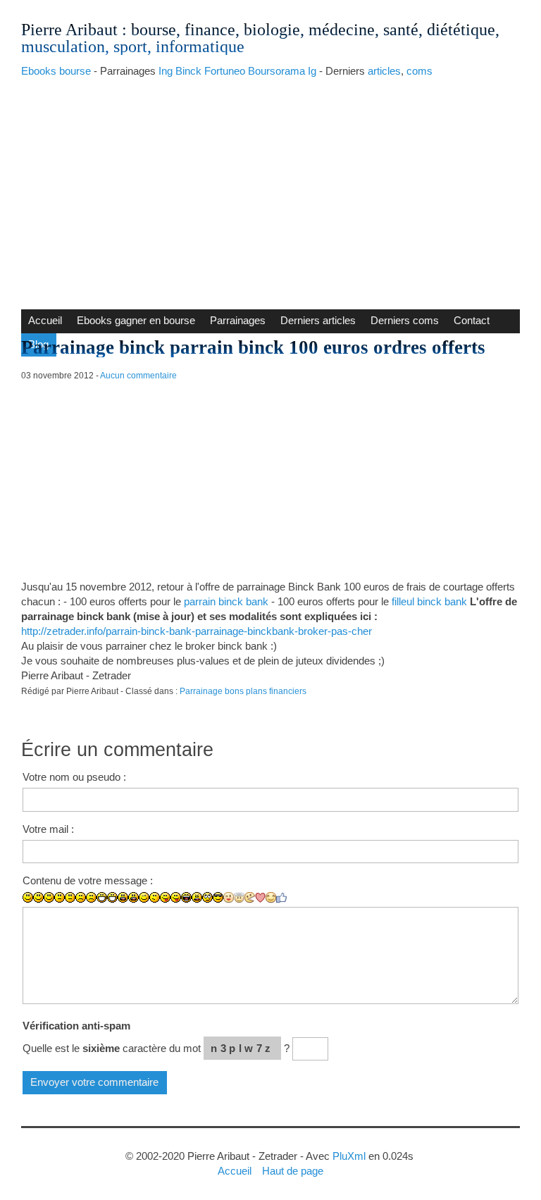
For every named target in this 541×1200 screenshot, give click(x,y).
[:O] (133, 897)
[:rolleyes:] (207, 897)
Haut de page (292, 1171)
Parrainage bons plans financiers (243, 691)
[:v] (249, 897)
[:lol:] (186, 897)
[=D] (112, 897)
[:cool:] (218, 897)
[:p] (175, 897)
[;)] (144, 897)
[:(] (80, 897)
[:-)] (38, 897)
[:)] (28, 897)
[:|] (59, 897)
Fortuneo (224, 71)
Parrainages (238, 320)
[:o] (123, 897)
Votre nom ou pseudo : (74, 777)
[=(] (91, 897)
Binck (188, 71)
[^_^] (271, 897)
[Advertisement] (270, 189)
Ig (312, 71)
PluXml (349, 1156)
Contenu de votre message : (88, 880)
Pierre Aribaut (69, 29)
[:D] (102, 897)
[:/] (154, 897)
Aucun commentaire (138, 376)
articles (384, 71)
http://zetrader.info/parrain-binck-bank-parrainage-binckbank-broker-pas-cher (196, 631)
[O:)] (239, 898)
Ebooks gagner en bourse (136, 320)
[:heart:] (260, 898)
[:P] (165, 897)
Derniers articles (318, 320)
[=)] (49, 897)
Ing (165, 71)
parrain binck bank (226, 601)
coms (419, 71)
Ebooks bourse (56, 71)
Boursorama (276, 71)
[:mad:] (197, 897)
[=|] (70, 897)
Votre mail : (48, 829)
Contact (472, 320)
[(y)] (281, 898)
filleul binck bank (429, 601)
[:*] (228, 897)
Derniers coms (405, 320)
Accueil (45, 320)
